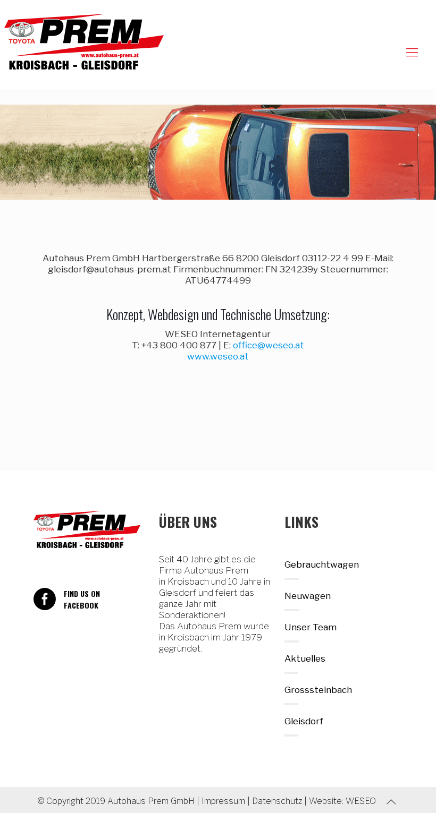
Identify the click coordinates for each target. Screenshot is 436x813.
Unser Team (310, 627)
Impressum (223, 801)
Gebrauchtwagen (321, 564)
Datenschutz (277, 801)
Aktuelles (304, 658)
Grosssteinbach (318, 689)
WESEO (361, 801)
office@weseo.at (268, 345)
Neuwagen (307, 596)
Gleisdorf (303, 721)
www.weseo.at (218, 356)
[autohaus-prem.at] (84, 42)
